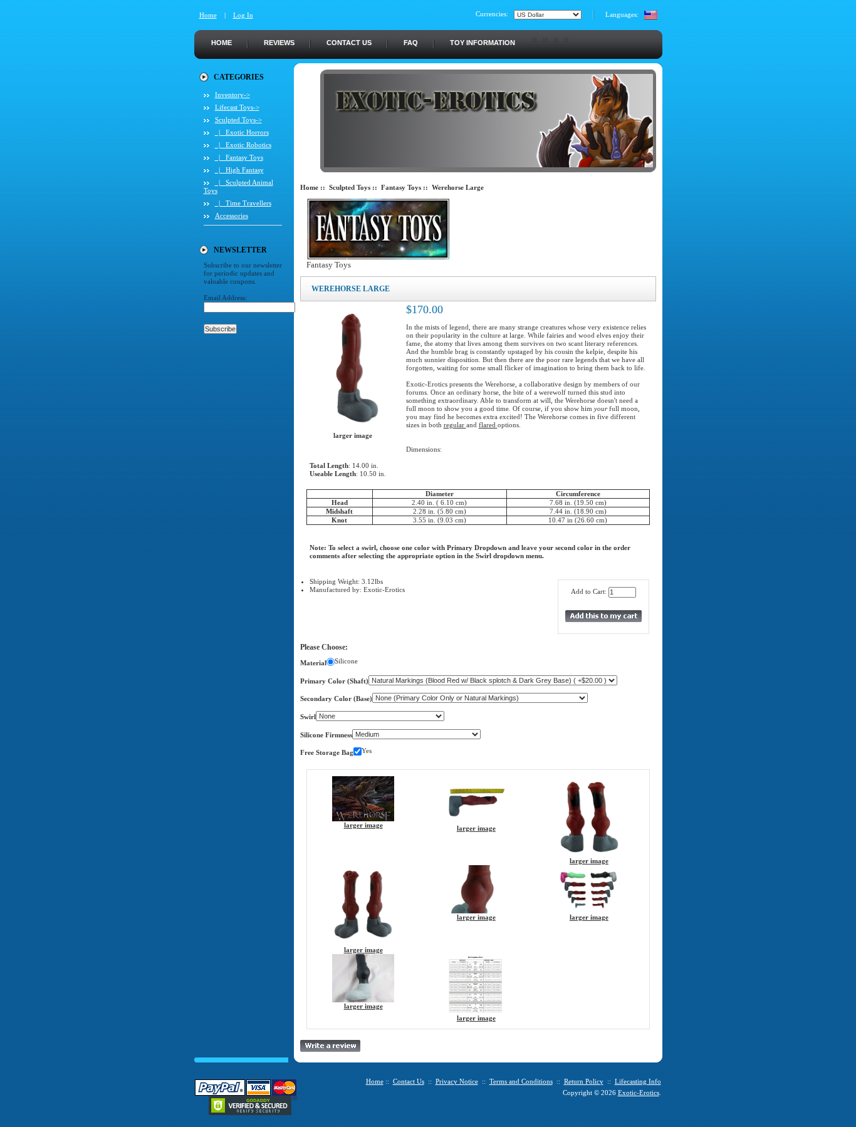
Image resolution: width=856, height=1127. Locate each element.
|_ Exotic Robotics (243, 144)
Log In (243, 15)
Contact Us (349, 42)
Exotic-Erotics (638, 1092)
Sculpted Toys (349, 187)
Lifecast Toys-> (237, 107)
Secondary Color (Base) (336, 698)
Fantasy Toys (401, 187)
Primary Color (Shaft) (334, 681)
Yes (367, 750)
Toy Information (482, 42)
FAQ (411, 42)
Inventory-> (232, 94)
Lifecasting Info (638, 1081)
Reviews (279, 42)
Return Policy (583, 1081)
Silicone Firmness (326, 735)
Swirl (308, 716)
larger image (363, 825)
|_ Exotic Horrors (242, 132)
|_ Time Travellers (243, 203)
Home (208, 15)
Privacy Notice (457, 1081)
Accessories (231, 215)
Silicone (346, 661)
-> (238, 119)
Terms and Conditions (521, 1081)
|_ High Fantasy (239, 170)
